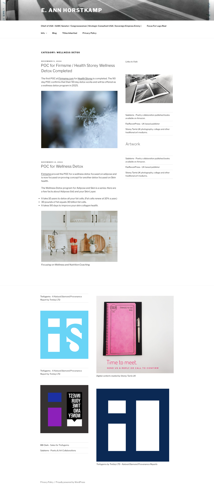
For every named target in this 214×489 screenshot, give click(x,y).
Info (43, 33)
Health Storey (85, 78)
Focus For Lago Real (156, 26)
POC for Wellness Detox (62, 166)
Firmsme (46, 174)
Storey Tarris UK (133, 129)
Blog (54, 33)
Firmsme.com (66, 78)
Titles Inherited (69, 33)
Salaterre (129, 115)
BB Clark (44, 445)
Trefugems (45, 296)
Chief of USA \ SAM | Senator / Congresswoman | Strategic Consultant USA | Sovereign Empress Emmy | (91, 26)
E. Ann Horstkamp (71, 10)
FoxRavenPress (132, 123)
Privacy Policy (90, 33)
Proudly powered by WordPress (70, 482)
